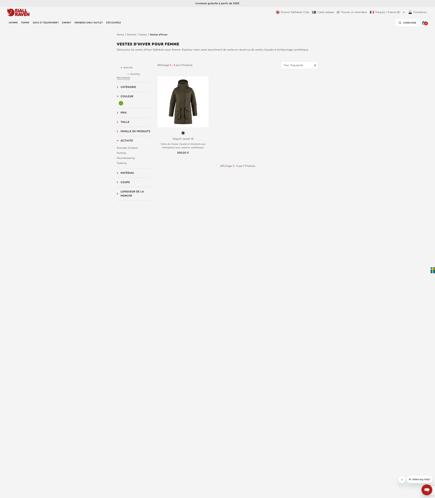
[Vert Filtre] (121, 103)
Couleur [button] (127, 96)
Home (120, 34)
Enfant (66, 22)
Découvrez (113, 22)
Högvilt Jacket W (183, 138)
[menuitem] (13, 22)
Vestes (143, 34)
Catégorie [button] (128, 87)
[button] (424, 22)
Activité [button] (127, 140)
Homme (13, 22)
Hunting (121, 152)
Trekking (122, 163)
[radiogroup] (183, 133)
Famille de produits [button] (135, 131)
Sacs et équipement (46, 22)
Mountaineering (126, 158)
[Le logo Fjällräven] (18, 12)
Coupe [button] (125, 182)
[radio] (183, 133)
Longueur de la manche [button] (132, 193)
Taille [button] (125, 122)
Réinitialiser (123, 77)
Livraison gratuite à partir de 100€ (217, 3)
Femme (25, 22)
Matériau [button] (127, 172)
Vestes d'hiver (159, 34)
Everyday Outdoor (127, 147)
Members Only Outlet (89, 22)
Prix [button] (124, 112)
